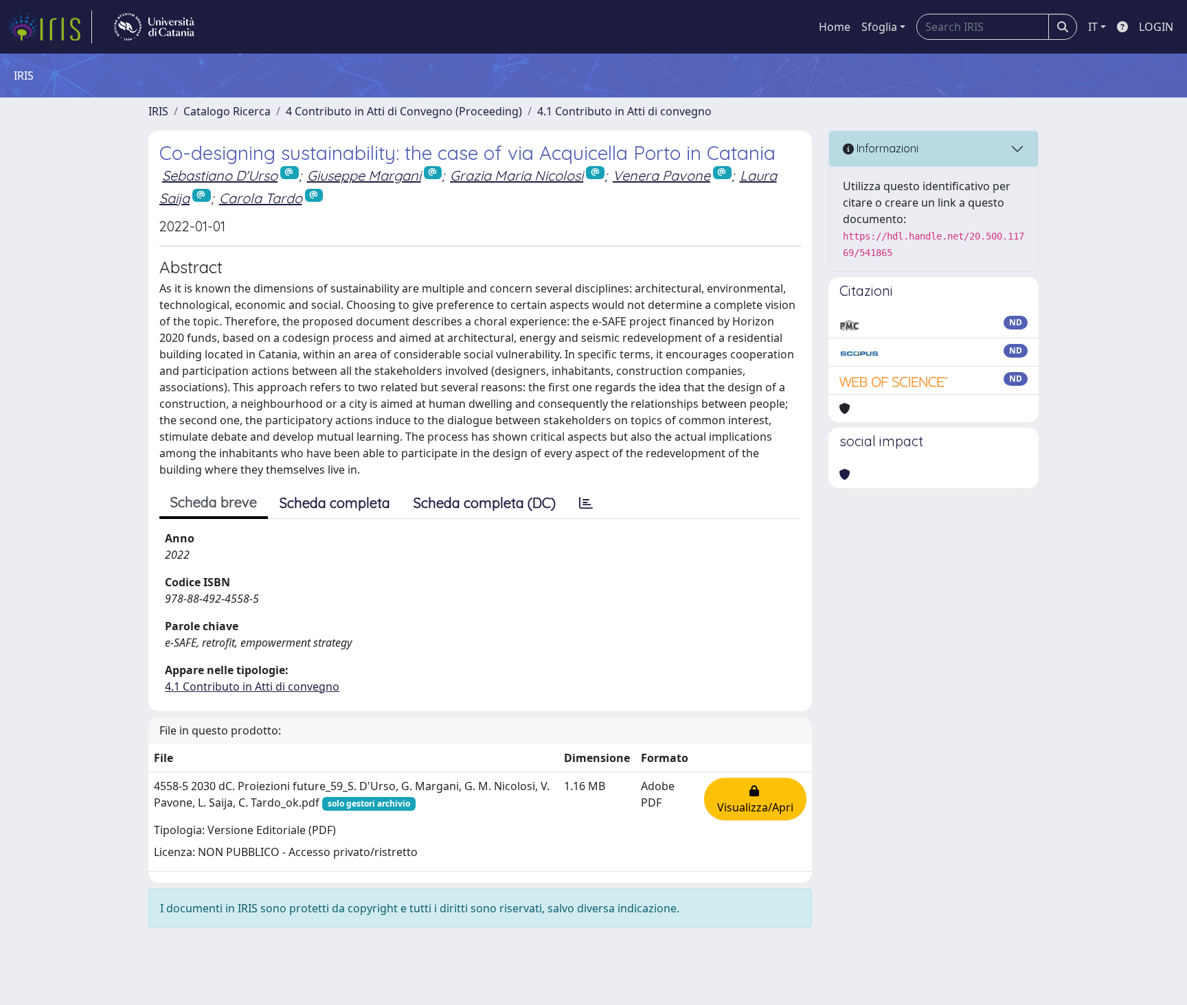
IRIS (158, 111)
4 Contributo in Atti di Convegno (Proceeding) (404, 111)
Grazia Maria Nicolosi (516, 175)
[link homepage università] (154, 26)
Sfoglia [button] (879, 26)
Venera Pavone (661, 175)
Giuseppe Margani (364, 175)
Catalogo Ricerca (227, 111)
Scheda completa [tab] (335, 502)
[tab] (585, 503)
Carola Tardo (260, 198)
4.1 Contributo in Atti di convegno (624, 111)
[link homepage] (50, 26)
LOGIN (1156, 26)
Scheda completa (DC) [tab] (485, 502)
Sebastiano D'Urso (220, 175)
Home (834, 26)
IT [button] (1093, 26)
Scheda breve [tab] (213, 502)
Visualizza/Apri (755, 799)
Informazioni (886, 148)
